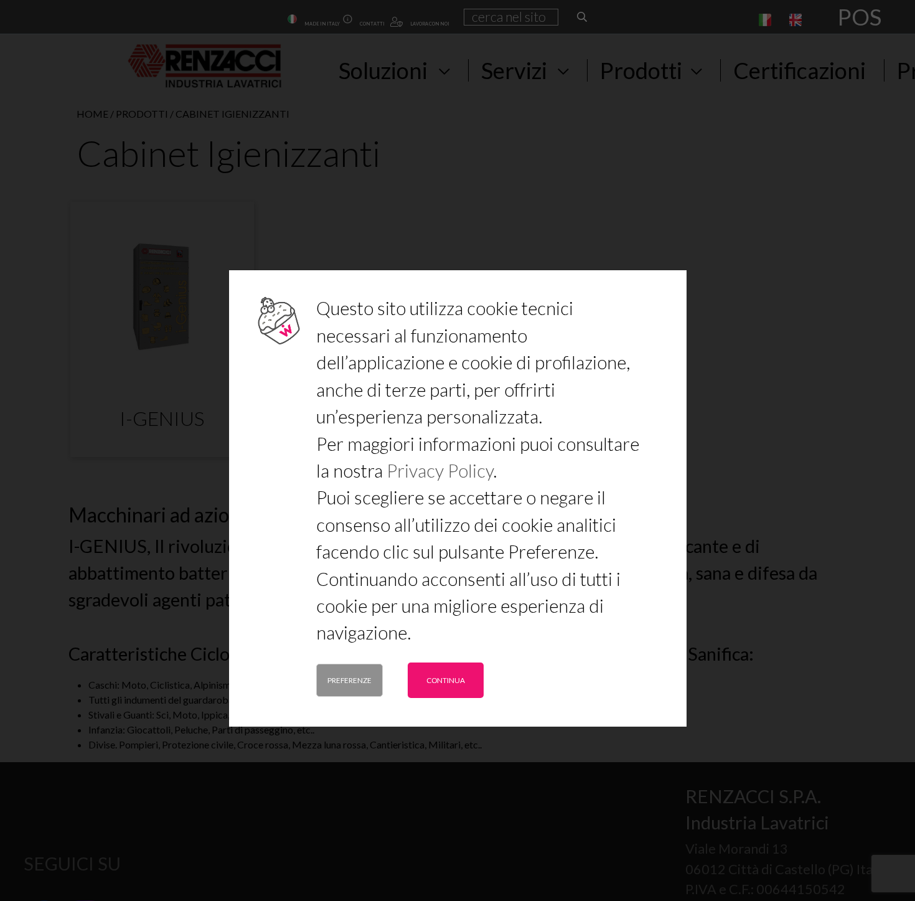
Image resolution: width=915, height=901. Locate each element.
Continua (445, 680)
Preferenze (349, 680)
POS (859, 17)
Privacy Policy (440, 470)
